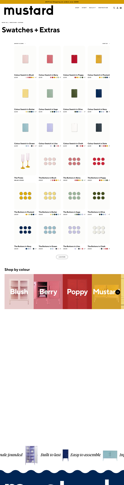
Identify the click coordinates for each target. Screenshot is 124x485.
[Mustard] (31, 77)
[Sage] (58, 77)
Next (117, 292)
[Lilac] (58, 111)
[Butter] (33, 77)
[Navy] (107, 77)
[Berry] (28, 77)
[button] (77, 8)
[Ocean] (33, 111)
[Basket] (120, 7)
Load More (62, 257)
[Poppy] (30, 77)
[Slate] (107, 111)
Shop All (5, 22)
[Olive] (82, 77)
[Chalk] (82, 111)
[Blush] (26, 77)
